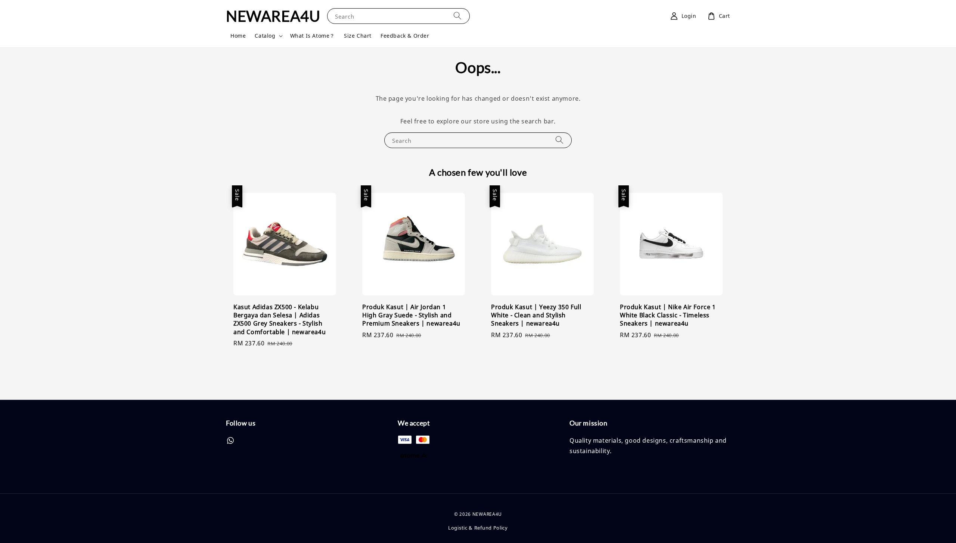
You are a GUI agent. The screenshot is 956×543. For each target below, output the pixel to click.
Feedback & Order (405, 35)
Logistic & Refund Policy (478, 527)
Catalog (265, 35)
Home (238, 35)
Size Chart (358, 35)
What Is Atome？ (312, 35)
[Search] (457, 16)
